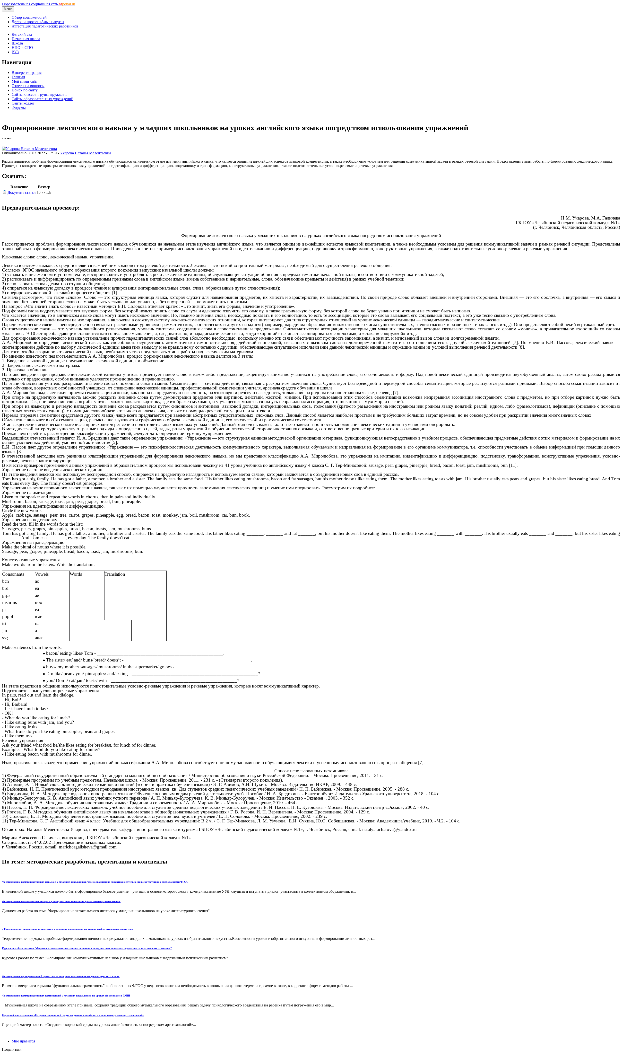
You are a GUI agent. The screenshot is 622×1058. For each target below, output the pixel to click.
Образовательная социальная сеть (38, 4)
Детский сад (22, 34)
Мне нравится (23, 1041)
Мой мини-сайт (25, 81)
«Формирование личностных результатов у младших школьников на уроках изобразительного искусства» (67, 928)
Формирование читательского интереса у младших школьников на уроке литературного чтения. (61, 901)
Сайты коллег (23, 103)
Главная (18, 77)
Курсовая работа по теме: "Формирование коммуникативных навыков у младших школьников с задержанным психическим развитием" (87, 948)
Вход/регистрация (27, 73)
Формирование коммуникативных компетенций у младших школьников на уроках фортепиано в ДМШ (66, 995)
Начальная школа (26, 39)
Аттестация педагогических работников (45, 26)
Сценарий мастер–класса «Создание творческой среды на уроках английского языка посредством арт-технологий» (73, 1015)
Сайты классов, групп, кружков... (39, 94)
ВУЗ (15, 52)
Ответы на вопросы (28, 86)
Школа (17, 43)
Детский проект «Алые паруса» (38, 22)
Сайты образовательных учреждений (42, 99)
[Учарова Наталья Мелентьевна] (29, 149)
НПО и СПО (22, 47)
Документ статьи (22, 192)
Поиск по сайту (25, 90)
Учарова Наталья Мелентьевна (85, 153)
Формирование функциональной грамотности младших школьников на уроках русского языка (61, 976)
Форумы (19, 108)
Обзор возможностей (29, 17)
